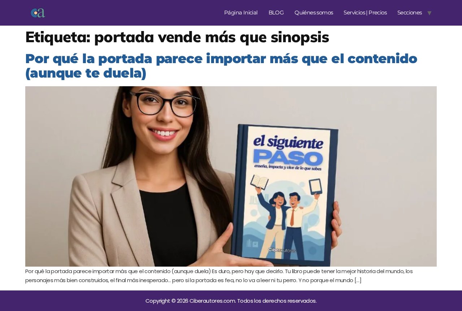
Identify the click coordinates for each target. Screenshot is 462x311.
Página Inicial (241, 12)
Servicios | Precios (365, 12)
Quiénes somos (314, 12)
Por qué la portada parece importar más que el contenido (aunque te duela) (221, 66)
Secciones (409, 12)
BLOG (276, 12)
